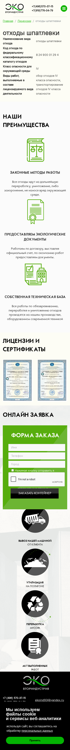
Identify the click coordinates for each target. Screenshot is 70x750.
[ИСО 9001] (52, 380)
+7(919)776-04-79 (42, 10)
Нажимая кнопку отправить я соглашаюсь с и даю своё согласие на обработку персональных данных (32, 470)
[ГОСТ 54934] (18, 380)
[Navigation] (64, 8)
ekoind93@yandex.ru (49, 700)
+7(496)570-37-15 (42, 6)
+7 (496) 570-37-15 (14, 698)
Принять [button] (35, 740)
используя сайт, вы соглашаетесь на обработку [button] (32, 728)
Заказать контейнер (34, 493)
